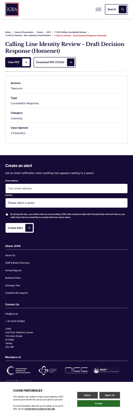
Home (8, 32)
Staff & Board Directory (17, 262)
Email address (11, 180)
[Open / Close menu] (98, 9)
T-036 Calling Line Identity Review (70, 32)
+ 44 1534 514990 (15, 321)
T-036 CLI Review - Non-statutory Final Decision (28, 35)
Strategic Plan (12, 285)
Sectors (8, 195)
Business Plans (13, 277)
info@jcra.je (11, 313)
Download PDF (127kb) (50, 62)
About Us (10, 255)
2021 (48, 32)
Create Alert (15, 227)
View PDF (14, 62)
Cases (40, 32)
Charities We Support (16, 292)
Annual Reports (13, 270)
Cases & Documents (23, 32)
